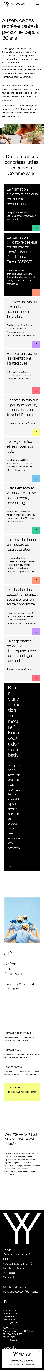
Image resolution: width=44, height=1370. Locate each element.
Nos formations (13, 1268)
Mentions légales (14, 1287)
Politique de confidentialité (21, 1292)
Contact (8, 1277)
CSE (6, 1259)
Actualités (9, 1273)
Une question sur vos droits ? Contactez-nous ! (22, 1092)
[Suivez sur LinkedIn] (4, 1301)
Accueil (8, 1250)
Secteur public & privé (17, 1263)
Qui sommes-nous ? (16, 1254)
